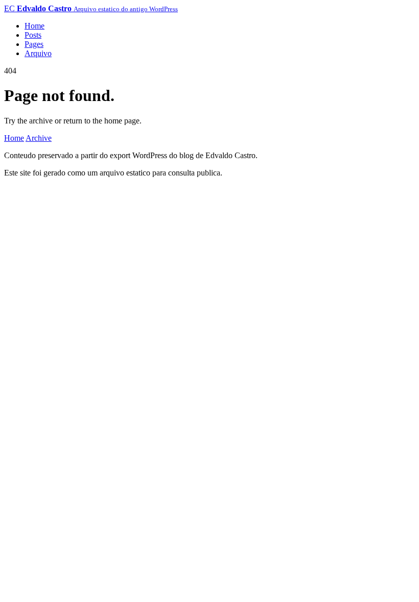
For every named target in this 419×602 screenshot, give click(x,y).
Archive (39, 138)
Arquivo (38, 53)
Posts (33, 35)
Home (34, 25)
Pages (34, 44)
